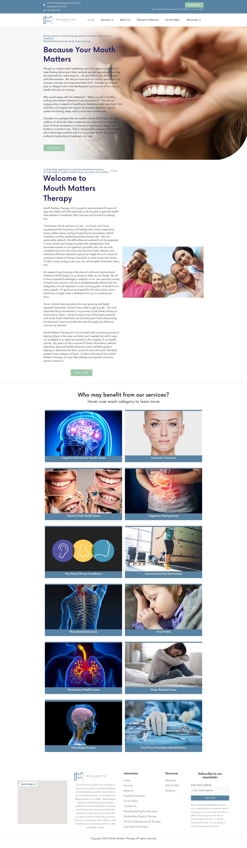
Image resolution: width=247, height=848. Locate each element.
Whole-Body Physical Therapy (140, 816)
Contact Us (130, 806)
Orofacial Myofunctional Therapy (142, 821)
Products (170, 790)
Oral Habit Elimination (136, 826)
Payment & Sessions (147, 19)
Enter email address (201, 785)
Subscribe (210, 798)
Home (91, 19)
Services (105, 19)
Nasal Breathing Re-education (141, 811)
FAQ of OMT (172, 785)
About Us (125, 19)
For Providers (172, 19)
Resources (192, 19)
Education (171, 780)
